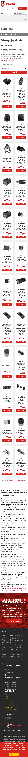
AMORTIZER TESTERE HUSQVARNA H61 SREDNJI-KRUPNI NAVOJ (21, 227)
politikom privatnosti (14, 751)
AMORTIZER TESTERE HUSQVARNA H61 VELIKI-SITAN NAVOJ (7, 194)
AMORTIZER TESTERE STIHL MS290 (21, 432)
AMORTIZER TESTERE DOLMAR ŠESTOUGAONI (7, 293)
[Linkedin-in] (10, 718)
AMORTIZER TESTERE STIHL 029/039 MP (7, 365)
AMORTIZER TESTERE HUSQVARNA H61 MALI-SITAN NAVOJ (21, 161)
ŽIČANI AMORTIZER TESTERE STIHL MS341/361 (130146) (7, 464)
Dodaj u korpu (7, 106)
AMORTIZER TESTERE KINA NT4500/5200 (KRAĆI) (21, 128)
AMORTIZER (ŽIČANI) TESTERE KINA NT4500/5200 (7, 161)
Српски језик (20, 13)
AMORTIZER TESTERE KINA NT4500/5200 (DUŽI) (7, 128)
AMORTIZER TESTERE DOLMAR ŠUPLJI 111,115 (21, 260)
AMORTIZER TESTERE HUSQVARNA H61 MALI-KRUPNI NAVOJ (21, 194)
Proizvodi (14, 18)
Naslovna (8, 18)
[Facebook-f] (5, 718)
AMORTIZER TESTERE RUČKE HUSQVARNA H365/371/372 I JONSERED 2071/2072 (21, 94)
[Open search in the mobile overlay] (14, 8)
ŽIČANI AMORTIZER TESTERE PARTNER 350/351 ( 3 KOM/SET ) (21, 400)
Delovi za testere (22, 18)
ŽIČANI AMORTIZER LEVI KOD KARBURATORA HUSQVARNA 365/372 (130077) (21, 365)
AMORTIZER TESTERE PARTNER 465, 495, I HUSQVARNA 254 (21, 293)
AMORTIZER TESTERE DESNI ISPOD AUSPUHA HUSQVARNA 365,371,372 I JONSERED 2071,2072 (7, 329)
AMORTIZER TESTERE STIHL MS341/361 (7, 94)
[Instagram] (8, 718)
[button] (2, 13)
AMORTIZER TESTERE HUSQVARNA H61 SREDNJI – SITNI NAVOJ (7, 227)
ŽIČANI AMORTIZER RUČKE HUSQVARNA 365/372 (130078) (7, 400)
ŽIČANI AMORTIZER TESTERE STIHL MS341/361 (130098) (21, 464)
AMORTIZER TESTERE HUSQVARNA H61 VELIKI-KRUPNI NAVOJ (7, 260)
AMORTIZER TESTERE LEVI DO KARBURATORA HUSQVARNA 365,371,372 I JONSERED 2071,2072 (21, 329)
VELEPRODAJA (10, 60)
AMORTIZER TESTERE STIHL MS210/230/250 (7, 432)
